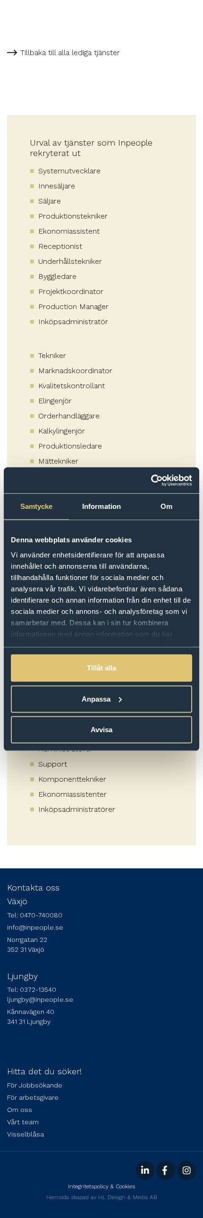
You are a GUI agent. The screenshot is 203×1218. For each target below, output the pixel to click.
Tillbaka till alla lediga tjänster (70, 52)
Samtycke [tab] (36, 506)
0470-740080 (41, 915)
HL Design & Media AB (127, 1197)
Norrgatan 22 (27, 939)
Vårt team (23, 1122)
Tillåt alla (101, 668)
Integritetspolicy (88, 1186)
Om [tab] (166, 506)
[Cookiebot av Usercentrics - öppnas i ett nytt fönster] (151, 480)
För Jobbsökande (34, 1085)
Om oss (19, 1109)
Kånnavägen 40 (30, 1011)
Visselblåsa (25, 1134)
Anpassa (96, 699)
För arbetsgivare (33, 1097)
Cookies (125, 1186)
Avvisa (101, 730)
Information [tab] (101, 506)
